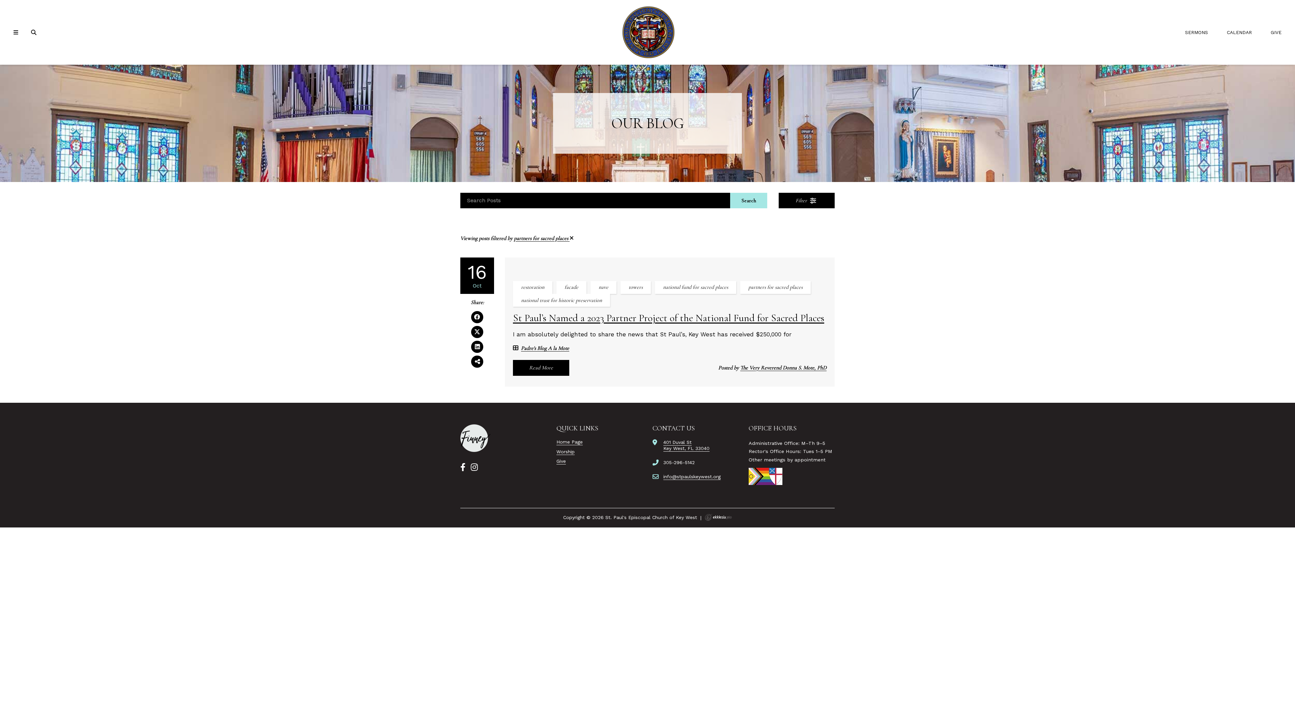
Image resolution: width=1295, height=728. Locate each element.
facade (571, 287)
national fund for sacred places (695, 287)
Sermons (1196, 32)
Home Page (569, 442)
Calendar (1239, 32)
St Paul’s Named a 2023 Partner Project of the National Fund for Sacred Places (668, 318)
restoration (532, 287)
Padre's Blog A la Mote (545, 348)
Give (1276, 32)
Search (749, 200)
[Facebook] (462, 467)
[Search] (34, 32)
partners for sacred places (542, 238)
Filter (802, 200)
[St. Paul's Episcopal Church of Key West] (647, 32)
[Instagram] (474, 467)
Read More (541, 367)
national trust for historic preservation (561, 300)
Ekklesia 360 (718, 517)
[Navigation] (16, 32)
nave (603, 287)
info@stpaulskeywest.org (692, 476)
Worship (565, 451)
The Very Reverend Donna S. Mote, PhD (783, 367)
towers (636, 287)
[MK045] (475, 438)
